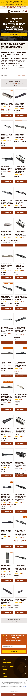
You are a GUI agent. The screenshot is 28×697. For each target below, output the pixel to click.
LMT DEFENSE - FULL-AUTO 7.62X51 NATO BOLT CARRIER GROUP (7, 329)
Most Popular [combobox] (21, 75)
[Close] (26, 680)
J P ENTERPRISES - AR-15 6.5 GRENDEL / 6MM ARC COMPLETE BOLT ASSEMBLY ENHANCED (21, 169)
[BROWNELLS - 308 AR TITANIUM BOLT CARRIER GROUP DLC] (7, 193)
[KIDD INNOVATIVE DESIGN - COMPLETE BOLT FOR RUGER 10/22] (7, 224)
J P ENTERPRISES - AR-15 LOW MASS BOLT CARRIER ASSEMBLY (6, 532)
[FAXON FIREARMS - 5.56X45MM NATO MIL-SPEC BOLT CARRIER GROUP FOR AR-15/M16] (7, 487)
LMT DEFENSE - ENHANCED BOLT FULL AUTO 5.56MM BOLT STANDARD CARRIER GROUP (6, 397)
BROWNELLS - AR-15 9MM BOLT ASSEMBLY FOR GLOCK (21, 298)
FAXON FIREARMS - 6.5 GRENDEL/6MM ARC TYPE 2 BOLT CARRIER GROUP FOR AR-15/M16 (20, 363)
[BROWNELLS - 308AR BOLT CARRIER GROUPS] (21, 193)
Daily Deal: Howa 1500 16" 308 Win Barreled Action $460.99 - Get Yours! (14, 7)
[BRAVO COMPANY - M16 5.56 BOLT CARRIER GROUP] (21, 126)
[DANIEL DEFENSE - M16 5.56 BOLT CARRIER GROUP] (21, 95)
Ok (14, 694)
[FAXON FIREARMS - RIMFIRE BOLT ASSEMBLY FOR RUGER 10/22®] (7, 558)
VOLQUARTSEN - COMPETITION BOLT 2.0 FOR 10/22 (6, 168)
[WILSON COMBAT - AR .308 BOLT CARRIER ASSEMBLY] (21, 387)
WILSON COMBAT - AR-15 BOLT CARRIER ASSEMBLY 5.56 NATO (7, 601)
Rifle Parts (21, 67)
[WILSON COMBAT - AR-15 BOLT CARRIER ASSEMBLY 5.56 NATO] (7, 591)
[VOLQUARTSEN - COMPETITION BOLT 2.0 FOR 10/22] (7, 159)
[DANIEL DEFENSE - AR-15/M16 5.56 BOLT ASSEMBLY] (7, 454)
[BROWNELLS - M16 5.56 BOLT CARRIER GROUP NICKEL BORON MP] (7, 126)
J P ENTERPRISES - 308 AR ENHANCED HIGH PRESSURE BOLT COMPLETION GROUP (20, 431)
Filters (5, 75)
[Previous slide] (1, 27)
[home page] (14, 11)
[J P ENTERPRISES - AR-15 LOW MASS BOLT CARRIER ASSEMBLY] (7, 522)
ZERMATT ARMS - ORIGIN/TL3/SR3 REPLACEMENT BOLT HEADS (20, 464)
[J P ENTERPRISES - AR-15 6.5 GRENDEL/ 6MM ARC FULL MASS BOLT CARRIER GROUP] (21, 319)
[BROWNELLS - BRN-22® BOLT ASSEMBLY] (7, 95)
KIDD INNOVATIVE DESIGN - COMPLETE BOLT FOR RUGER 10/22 (7, 234)
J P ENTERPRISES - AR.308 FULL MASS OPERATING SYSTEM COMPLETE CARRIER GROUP (20, 568)
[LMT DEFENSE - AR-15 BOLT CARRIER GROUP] (7, 353)
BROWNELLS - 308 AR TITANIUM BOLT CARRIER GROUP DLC (7, 202)
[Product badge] (18, 119)
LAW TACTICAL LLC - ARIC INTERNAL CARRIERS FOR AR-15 (7, 298)
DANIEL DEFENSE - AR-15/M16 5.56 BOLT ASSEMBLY (6, 464)
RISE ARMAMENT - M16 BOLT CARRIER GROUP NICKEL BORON (6, 266)
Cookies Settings (14, 691)
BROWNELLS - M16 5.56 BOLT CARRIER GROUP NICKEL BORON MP (6, 137)
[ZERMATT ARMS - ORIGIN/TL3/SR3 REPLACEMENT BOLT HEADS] (21, 454)
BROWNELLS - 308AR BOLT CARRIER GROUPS (21, 202)
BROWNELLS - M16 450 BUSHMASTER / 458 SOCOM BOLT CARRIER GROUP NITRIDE (20, 497)
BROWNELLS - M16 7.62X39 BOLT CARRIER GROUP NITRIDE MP (20, 266)
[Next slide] (26, 27)
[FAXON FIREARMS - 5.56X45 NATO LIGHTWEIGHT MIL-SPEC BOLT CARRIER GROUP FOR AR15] (21, 522)
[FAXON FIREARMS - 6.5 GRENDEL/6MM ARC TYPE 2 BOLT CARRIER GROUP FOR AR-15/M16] (21, 353)
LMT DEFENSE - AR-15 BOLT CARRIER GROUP (6, 362)
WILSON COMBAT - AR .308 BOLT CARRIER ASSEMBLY (21, 396)
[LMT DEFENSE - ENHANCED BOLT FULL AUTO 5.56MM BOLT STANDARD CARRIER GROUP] (7, 387)
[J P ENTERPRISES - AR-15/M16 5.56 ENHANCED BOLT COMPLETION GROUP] (21, 224)
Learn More (14, 34)
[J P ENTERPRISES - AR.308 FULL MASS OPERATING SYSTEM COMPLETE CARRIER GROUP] (21, 558)
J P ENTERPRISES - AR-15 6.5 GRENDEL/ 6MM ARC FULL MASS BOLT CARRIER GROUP (21, 330)
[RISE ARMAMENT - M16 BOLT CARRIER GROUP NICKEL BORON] (7, 256)
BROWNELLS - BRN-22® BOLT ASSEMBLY (7, 104)
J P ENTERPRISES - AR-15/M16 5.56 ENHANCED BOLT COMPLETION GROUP (20, 234)
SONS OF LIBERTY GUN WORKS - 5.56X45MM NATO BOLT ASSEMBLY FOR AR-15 (7, 431)
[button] (2, 11)
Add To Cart (7, 115)
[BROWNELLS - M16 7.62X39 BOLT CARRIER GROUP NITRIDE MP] (21, 256)
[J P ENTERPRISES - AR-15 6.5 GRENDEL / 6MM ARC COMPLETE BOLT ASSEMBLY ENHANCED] (21, 159)
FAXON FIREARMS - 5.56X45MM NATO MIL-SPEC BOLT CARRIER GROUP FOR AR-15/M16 (7, 497)
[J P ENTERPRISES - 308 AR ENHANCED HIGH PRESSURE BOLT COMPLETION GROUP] (21, 421)
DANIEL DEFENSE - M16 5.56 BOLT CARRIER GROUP (20, 105)
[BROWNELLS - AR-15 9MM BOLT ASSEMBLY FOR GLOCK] (21, 288)
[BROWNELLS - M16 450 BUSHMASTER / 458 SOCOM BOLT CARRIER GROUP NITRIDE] (21, 487)
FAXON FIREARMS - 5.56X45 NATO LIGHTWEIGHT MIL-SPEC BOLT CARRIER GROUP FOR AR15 (20, 533)
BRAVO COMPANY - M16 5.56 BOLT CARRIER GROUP (20, 136)
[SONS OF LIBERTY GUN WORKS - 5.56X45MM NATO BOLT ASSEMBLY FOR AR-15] (7, 421)
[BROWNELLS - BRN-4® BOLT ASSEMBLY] (21, 591)
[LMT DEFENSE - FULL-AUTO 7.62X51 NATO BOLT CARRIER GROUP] (7, 319)
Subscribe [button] (14, 651)
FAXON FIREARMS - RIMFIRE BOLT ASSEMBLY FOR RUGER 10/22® (6, 568)
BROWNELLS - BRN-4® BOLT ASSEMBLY (20, 600)
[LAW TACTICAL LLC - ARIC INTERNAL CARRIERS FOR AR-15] (7, 288)
